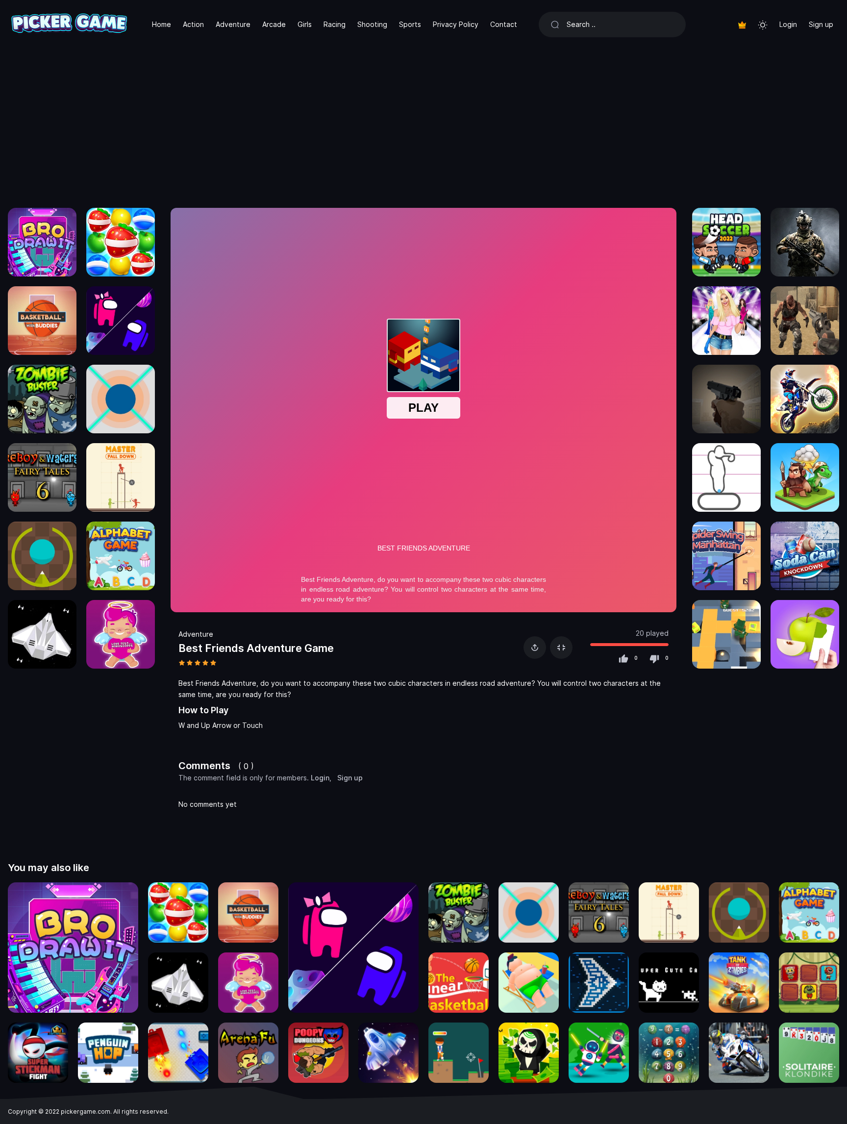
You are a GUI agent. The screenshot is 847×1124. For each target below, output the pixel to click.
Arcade (274, 24)
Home (161, 24)
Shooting (372, 24)
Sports (410, 24)
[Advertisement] (423, 122)
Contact (503, 24)
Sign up (821, 24)
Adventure (233, 24)
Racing (335, 24)
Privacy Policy (455, 24)
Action (193, 24)
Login (788, 24)
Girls (305, 24)
